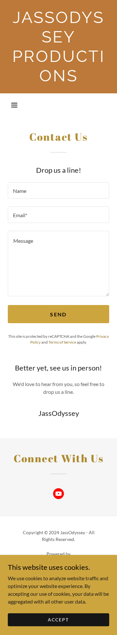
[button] (14, 105)
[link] (58, 47)
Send (58, 314)
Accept (58, 619)
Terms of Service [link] (62, 342)
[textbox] (58, 190)
